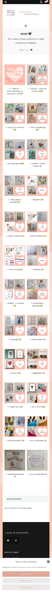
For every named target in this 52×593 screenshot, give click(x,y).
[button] (48, 561)
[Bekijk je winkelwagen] (45, 2)
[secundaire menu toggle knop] (5, 2)
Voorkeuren (26, 587)
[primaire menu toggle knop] (26, 26)
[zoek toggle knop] (41, 2)
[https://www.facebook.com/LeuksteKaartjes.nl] (8, 540)
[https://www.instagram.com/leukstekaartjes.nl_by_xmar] (15, 540)
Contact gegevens (11, 558)
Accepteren (26, 574)
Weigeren (26, 581)
